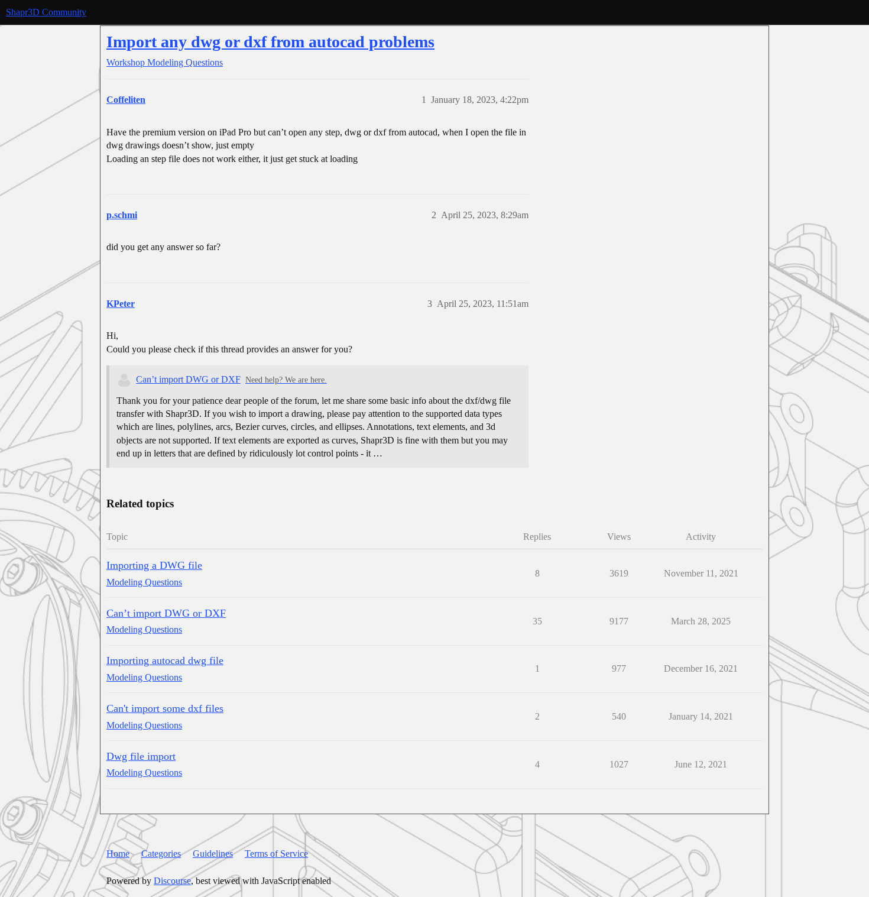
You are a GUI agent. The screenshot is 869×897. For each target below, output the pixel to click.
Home (117, 854)
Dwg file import (141, 756)
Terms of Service (276, 854)
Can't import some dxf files (164, 708)
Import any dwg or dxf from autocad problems (270, 42)
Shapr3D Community (46, 12)
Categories (161, 854)
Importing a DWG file (154, 565)
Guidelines (213, 854)
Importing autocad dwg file (164, 660)
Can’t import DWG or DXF (188, 379)
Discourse (172, 881)
